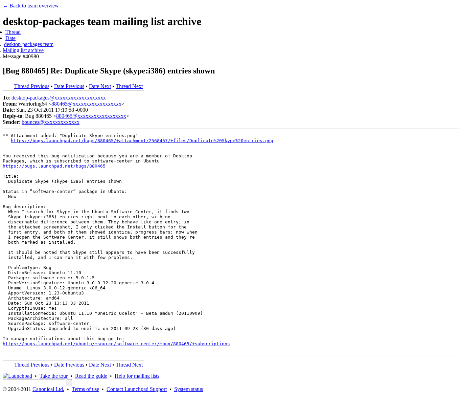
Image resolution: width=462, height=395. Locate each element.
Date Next (100, 86)
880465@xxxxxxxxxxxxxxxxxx (86, 104)
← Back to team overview (31, 5)
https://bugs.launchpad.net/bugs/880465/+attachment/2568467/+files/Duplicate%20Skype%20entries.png (142, 140)
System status (188, 389)
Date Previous (69, 86)
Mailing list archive (23, 50)
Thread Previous (31, 86)
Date (10, 38)
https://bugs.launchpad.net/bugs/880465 (54, 166)
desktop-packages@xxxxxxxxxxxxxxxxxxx (58, 98)
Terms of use (85, 389)
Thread (13, 32)
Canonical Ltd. (48, 389)
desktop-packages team (28, 44)
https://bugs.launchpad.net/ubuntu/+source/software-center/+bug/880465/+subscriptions (116, 343)
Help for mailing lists (137, 376)
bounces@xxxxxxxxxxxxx (50, 122)
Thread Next (129, 86)
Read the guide (91, 376)
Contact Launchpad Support (137, 389)
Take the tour (54, 376)
